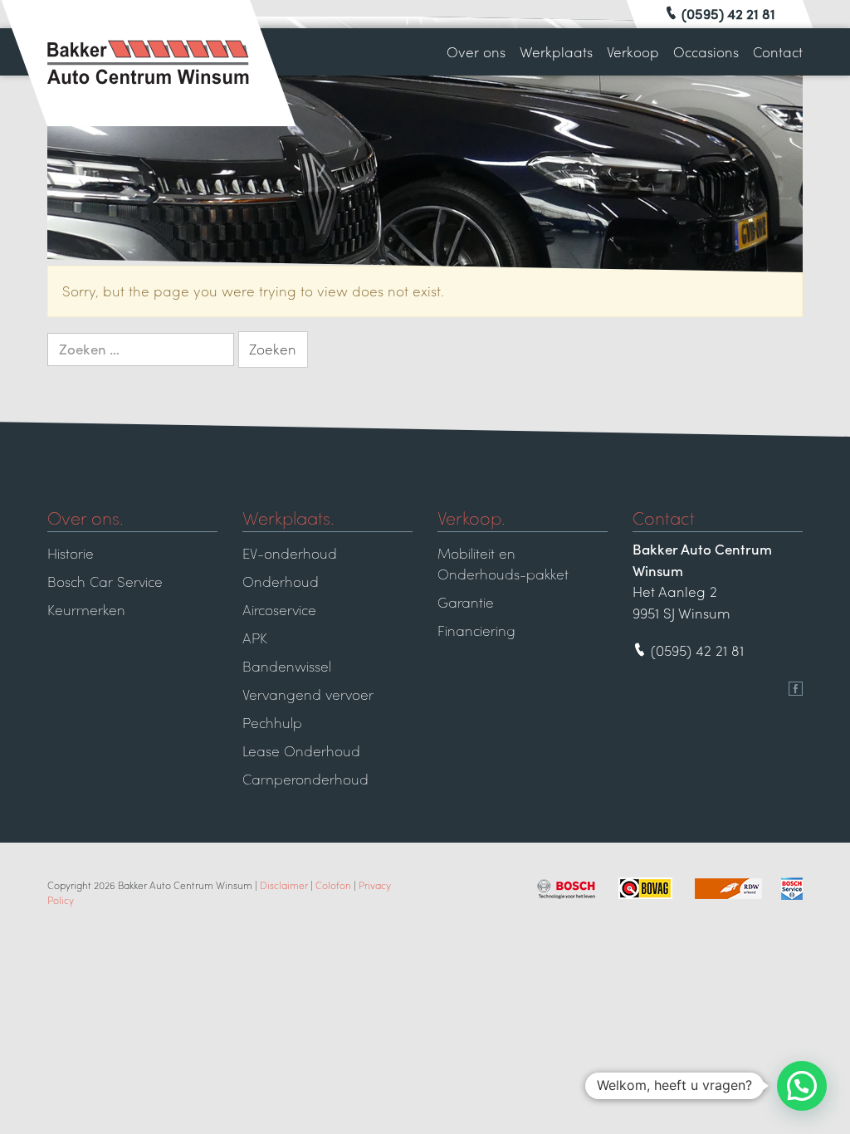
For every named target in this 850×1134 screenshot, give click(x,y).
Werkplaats (556, 51)
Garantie (465, 602)
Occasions (706, 51)
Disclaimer (284, 884)
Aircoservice (279, 609)
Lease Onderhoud (301, 750)
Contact (778, 51)
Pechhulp (272, 722)
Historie (70, 553)
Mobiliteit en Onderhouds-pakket (503, 563)
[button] (802, 1086)
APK (254, 638)
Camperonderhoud (305, 779)
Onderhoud (280, 581)
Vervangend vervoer (308, 694)
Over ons (476, 51)
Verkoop (633, 51)
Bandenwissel (286, 666)
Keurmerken (86, 609)
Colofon (333, 884)
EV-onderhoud (289, 553)
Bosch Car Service (105, 581)
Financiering (476, 630)
